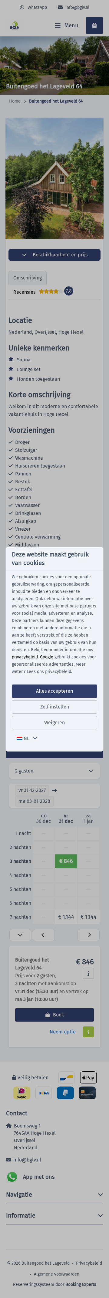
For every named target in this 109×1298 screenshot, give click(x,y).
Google (46, 657)
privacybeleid (25, 657)
